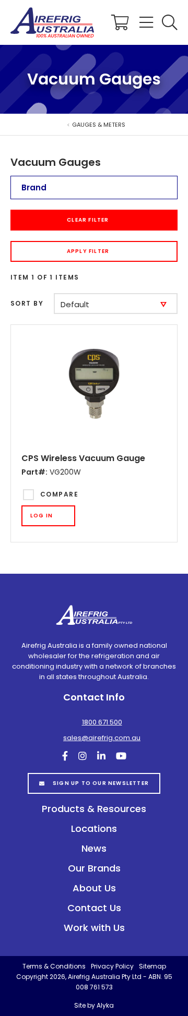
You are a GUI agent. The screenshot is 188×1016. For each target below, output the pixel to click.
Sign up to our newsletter (101, 783)
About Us (94, 887)
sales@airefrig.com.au (101, 738)
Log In (41, 515)
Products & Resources (94, 808)
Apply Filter (88, 251)
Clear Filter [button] (88, 220)
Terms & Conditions (54, 966)
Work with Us (94, 927)
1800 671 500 (102, 722)
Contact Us (94, 907)
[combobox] (116, 303)
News (94, 848)
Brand (33, 187)
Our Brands (94, 868)
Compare (59, 494)
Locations (94, 828)
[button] (170, 22)
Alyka (105, 1005)
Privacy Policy (112, 966)
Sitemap (152, 966)
